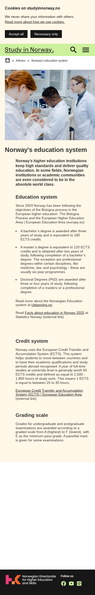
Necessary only (46, 34)
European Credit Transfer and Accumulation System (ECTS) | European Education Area (49, 393)
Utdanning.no (41, 305)
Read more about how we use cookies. (35, 22)
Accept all (16, 34)
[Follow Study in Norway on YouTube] (71, 583)
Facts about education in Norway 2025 (54, 313)
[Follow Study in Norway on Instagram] (79, 583)
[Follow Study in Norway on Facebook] (63, 583)
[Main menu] (85, 50)
